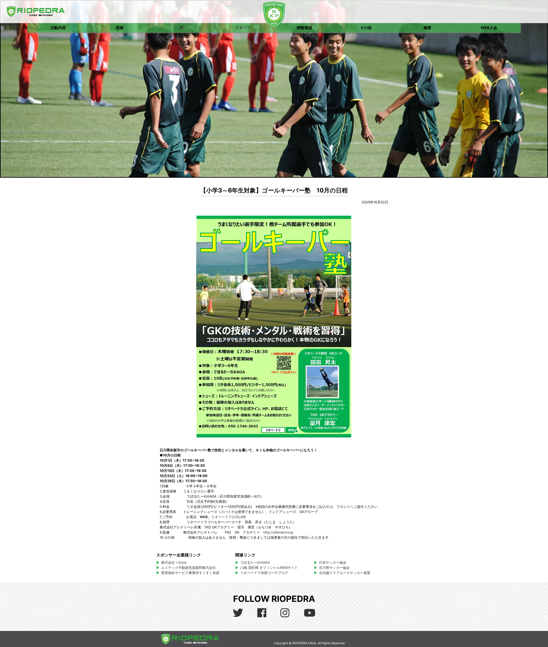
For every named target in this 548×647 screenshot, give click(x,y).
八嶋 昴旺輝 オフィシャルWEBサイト (270, 567)
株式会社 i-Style (173, 562)
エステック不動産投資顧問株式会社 (188, 567)
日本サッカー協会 (332, 562)
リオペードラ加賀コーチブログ (264, 573)
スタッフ (242, 27)
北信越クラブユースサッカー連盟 (344, 573)
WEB (204, 517)
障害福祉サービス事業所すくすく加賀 (190, 573)
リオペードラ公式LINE (228, 517)
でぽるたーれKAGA (255, 562)
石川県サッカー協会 (334, 567)
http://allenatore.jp (278, 532)
